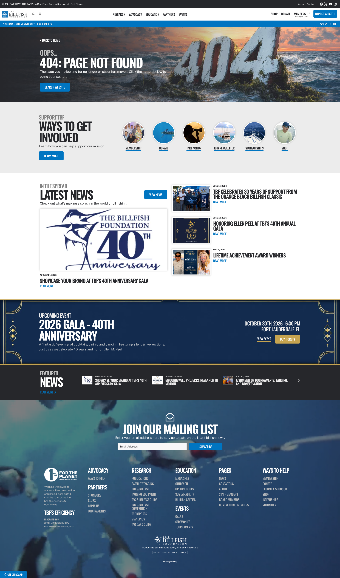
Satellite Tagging (143, 483)
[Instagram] (335, 4)
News (5, 4)
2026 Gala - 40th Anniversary (19, 24)
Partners (169, 14)
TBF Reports (139, 513)
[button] (299, 380)
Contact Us (226, 483)
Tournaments (97, 511)
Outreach (181, 483)
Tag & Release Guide (144, 499)
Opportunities (184, 489)
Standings (138, 519)
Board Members (229, 499)
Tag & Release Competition (140, 507)
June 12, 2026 (220, 218)
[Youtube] (331, 4)
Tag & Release (140, 489)
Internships (270, 499)
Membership (302, 14)
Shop (274, 14)
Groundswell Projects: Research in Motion (121, 382)
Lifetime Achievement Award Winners (249, 255)
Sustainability (184, 494)
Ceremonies (182, 521)
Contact (311, 4)
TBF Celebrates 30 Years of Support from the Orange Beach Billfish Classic (255, 194)
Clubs (92, 500)
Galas (179, 516)
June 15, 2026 (220, 186)
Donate (285, 14)
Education (152, 14)
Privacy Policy (170, 561)
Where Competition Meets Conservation (254, 382)
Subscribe (205, 446)
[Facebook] (321, 4)
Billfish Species (185, 499)
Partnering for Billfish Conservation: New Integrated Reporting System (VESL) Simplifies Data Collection (66, 4)
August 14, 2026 (48, 275)
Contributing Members (234, 505)
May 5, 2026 (219, 249)
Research (119, 14)
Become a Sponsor (275, 489)
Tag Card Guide (141, 524)
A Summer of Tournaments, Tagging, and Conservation (191, 382)
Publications (140, 478)
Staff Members (228, 494)
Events (183, 14)
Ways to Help (96, 478)
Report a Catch (325, 14)
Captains (94, 505)
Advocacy (135, 14)
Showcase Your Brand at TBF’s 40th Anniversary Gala (94, 280)
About (301, 4)
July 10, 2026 (172, 376)
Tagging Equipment (144, 494)
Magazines (182, 478)
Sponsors (94, 495)
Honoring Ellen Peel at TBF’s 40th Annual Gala (254, 225)
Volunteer (269, 505)
